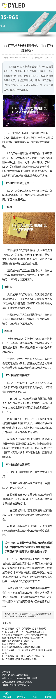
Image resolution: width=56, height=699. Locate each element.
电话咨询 (7, 697)
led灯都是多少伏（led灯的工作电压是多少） (23, 631)
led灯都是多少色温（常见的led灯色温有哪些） (24, 628)
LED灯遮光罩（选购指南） (15, 643)
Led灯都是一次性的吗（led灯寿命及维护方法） (25, 634)
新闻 (35, 697)
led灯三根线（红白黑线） (27, 616)
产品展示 (21, 697)
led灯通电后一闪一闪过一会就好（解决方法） (24, 656)
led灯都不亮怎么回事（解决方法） (19, 640)
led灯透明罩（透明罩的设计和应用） (20, 659)
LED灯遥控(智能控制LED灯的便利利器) (21, 646)
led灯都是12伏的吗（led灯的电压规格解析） (24, 637)
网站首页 (49, 697)
